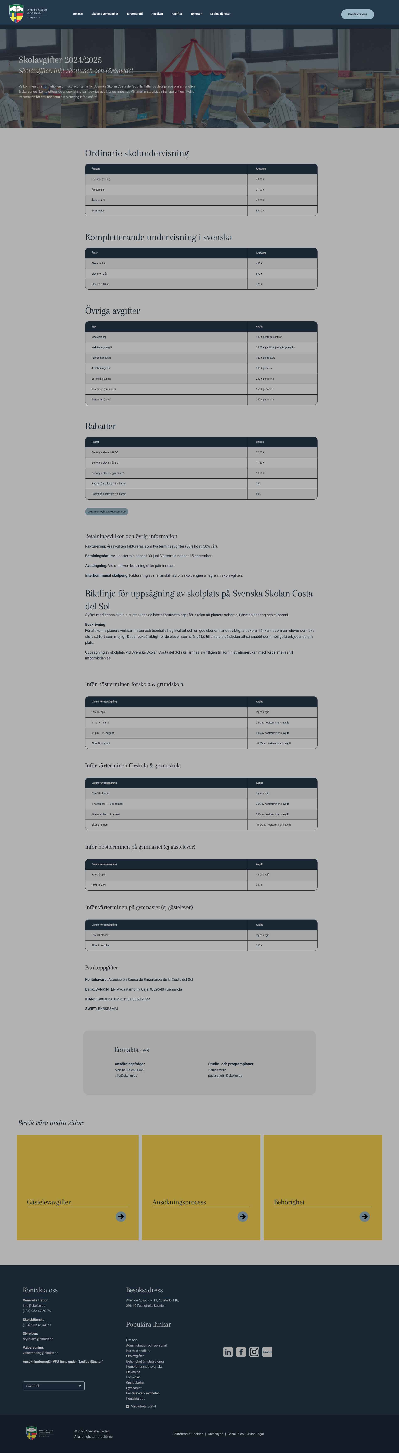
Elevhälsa (133, 1372)
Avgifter (177, 13)
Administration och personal (146, 1345)
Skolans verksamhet (104, 13)
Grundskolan (135, 1383)
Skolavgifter (135, 1356)
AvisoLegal (255, 1434)
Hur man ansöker (138, 1351)
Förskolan (133, 1377)
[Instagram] (254, 1352)
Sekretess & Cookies (187, 1434)
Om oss (78, 13)
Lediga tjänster (220, 13)
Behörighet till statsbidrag (145, 1361)
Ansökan (157, 13)
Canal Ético (236, 1434)
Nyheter (196, 13)
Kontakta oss (135, 1399)
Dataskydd (215, 1434)
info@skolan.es (98, 658)
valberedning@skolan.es (40, 1353)
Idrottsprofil (135, 13)
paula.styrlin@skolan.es (225, 1076)
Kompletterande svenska (144, 1367)
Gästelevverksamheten (143, 1393)
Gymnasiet (134, 1388)
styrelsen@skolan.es (38, 1339)
